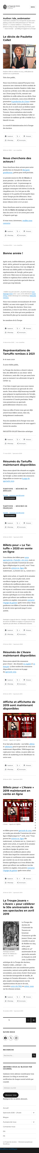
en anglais (27, 664)
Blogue (6, 1117)
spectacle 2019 (10, 672)
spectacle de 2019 (25, 830)
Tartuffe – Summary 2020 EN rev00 (13, 495)
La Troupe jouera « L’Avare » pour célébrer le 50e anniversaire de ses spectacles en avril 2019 (19, 907)
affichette (8, 747)
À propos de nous (9, 1122)
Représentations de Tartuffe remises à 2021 (19, 352)
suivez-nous (29, 986)
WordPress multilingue (8, 1149)
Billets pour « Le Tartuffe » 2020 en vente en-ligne (18, 548)
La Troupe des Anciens (10, 1142)
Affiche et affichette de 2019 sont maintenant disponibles (19, 705)
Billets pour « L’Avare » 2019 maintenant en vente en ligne (18, 791)
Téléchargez (10, 498)
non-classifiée (17, 150)
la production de (20, 101)
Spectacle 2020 (17, 453)
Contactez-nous (9, 1127)
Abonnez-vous (10, 1095)
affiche (32, 744)
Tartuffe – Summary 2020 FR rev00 (13, 513)
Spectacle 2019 (17, 694)
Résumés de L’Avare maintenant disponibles (19, 654)
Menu (33, 7)
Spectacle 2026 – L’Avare (12, 1113)
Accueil (6, 1108)
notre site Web (16, 986)
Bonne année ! (13, 253)
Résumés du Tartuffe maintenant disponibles (19, 463)
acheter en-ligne (17, 568)
